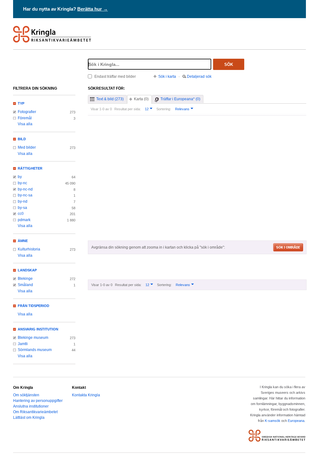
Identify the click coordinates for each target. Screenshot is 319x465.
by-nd (22, 201)
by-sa (22, 207)
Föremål (25, 118)
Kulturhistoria (29, 249)
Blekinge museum (33, 337)
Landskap (27, 270)
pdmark (24, 220)
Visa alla (25, 124)
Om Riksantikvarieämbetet (35, 412)
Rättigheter (30, 168)
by (20, 177)
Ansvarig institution (38, 329)
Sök (228, 64)
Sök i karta (167, 76)
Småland (25, 285)
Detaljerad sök (199, 76)
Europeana (296, 421)
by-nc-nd (25, 189)
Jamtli (23, 344)
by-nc (22, 183)
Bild (22, 139)
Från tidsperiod (33, 306)
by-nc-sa (25, 195)
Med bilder (27, 147)
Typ (21, 103)
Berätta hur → (92, 9)
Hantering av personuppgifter (38, 400)
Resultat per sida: (127, 109)
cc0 (21, 213)
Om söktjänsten (26, 395)
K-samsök (272, 421)
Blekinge (25, 278)
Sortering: (163, 109)
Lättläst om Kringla (29, 417)
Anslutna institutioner (31, 406)
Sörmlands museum (35, 350)
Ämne (23, 241)
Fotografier (27, 112)
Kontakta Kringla (86, 395)
